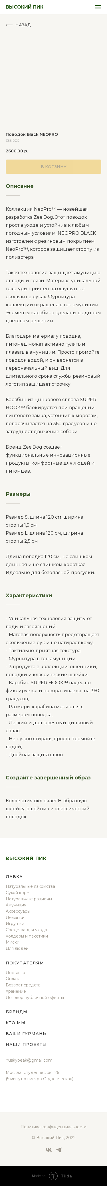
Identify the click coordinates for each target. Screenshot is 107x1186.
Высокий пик (26, 858)
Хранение (16, 991)
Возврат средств (23, 985)
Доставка (15, 972)
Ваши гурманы (26, 1033)
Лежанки (15, 917)
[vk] (48, 1151)
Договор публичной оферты (35, 997)
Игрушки (15, 923)
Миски (12, 942)
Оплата (13, 978)
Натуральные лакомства (30, 886)
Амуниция (16, 905)
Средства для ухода (26, 929)
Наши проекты (26, 1044)
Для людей (17, 948)
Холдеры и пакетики (27, 936)
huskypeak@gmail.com (29, 1060)
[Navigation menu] (98, 7)
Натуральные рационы (29, 899)
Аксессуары (18, 911)
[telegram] (58, 1151)
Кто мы (15, 1022)
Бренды (16, 1011)
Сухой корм (17, 892)
